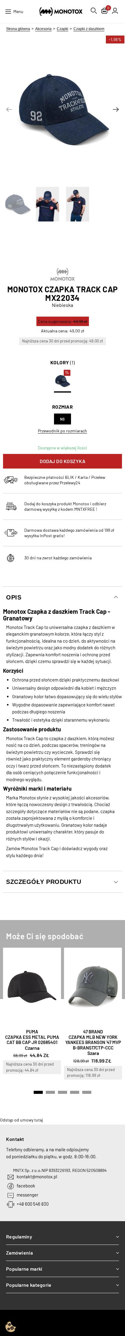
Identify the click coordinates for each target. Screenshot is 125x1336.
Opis (13, 597)
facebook (26, 1185)
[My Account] (115, 11)
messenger (27, 1194)
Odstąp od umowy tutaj (21, 1119)
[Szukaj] (94, 11)
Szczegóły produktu (43, 881)
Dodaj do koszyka (62, 461)
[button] (9, 109)
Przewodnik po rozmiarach (62, 430)
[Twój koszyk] (104, 11)
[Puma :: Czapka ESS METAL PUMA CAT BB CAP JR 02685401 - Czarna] (32, 987)
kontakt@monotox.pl (37, 1176)
